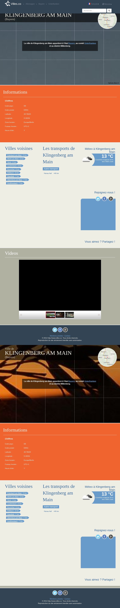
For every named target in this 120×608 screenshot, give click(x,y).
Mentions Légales (56, 336)
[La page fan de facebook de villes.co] (104, 198)
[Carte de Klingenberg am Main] (107, 19)
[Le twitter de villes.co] (98, 198)
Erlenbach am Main (14, 155)
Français (94, 4)
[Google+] (110, 198)
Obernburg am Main (14, 180)
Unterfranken (90, 43)
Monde (107, 4)
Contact (67, 336)
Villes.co (16, 3)
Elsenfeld (10, 176)
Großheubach (12, 183)
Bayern (71, 43)
